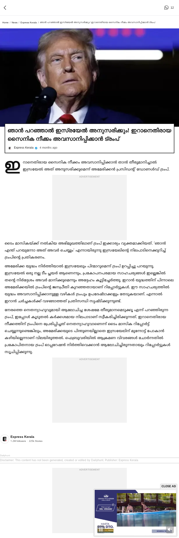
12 (167, 7)
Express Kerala (29, 22)
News (14, 22)
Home (5, 22)
